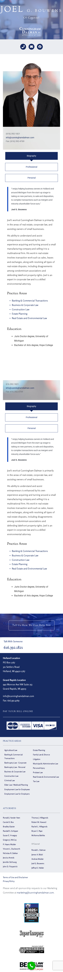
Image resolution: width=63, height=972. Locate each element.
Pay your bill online (18, 711)
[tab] (31, 156)
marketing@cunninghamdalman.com (35, 892)
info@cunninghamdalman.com (20, 137)
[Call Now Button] (31, 966)
